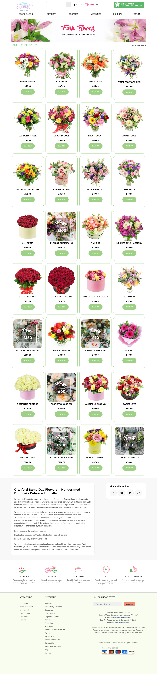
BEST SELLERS (26, 14)
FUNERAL (117, 14)
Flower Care (49, 623)
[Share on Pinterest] (121, 493)
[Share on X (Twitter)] (130, 493)
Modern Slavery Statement (55, 630)
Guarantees (49, 626)
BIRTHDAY (51, 14)
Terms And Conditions (53, 646)
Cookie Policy (50, 613)
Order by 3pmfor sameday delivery (131, 5)
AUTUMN (137, 14)
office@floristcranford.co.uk (121, 617)
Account (79, 5)
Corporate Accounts (52, 617)
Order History (25, 613)
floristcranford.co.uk (122, 622)
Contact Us (24, 617)
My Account (24, 610)
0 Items (98, 5)
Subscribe (130, 604)
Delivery (48, 620)
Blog (46, 650)
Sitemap (48, 653)
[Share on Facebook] (113, 493)
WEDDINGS (96, 14)
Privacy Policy (50, 636)
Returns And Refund (52, 640)
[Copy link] (138, 493)
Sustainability (49, 643)
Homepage (24, 603)
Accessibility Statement (53, 607)
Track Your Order (26, 607)
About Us (48, 603)
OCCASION (73, 14)
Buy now (27, 92)
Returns (23, 620)
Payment (48, 633)
